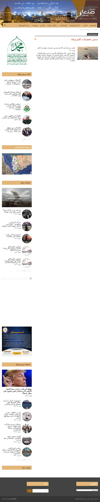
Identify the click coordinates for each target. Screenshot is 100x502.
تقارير (42, 25)
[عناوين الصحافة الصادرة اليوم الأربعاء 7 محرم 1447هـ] (27, 251)
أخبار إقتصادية (75, 25)
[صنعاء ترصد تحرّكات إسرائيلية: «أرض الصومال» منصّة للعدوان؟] (27, 428)
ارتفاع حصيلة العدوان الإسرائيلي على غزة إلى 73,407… (12, 94)
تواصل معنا (26, 468)
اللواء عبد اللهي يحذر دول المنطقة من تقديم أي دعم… (11, 117)
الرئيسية (93, 25)
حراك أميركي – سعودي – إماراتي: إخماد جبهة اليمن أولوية (11, 224)
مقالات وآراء (51, 25)
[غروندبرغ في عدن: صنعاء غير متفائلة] (27, 239)
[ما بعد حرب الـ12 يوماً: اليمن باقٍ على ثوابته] (27, 214)
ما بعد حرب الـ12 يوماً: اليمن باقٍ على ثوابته (12, 211)
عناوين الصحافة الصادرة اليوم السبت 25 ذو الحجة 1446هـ (12, 261)
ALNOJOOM (13, 499)
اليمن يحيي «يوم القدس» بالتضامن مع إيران (12, 438)
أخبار (85, 25)
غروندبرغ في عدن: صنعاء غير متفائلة (13, 235)
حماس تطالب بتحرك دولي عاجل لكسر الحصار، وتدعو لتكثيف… (12, 106)
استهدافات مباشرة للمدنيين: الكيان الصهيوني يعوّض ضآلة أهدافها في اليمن (16, 198)
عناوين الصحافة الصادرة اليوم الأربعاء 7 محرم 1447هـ (11, 248)
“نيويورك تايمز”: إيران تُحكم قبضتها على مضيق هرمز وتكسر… (12, 402)
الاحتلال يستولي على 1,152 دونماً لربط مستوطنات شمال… (12, 82)
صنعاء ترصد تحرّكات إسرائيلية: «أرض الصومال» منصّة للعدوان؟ (12, 427)
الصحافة (64, 25)
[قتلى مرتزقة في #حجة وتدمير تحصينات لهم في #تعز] (88, 53)
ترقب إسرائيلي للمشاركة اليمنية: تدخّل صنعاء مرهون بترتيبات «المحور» (11, 451)
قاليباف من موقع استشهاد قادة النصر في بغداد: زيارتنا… (13, 129)
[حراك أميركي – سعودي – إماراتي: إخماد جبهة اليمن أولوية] (27, 226)
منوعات (35, 25)
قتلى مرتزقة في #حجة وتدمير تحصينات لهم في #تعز (56, 48)
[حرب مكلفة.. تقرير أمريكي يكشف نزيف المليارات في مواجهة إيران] (27, 417)
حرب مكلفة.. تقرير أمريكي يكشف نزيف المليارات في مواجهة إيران (12, 415)
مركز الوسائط (24, 25)
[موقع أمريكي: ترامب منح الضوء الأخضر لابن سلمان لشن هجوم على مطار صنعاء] (17, 378)
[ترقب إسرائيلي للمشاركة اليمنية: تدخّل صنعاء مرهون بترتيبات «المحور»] (27, 452)
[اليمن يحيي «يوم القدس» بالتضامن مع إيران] (27, 440)
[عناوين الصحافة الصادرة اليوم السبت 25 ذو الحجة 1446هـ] (27, 263)
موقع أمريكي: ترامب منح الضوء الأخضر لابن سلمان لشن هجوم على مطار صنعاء (17, 391)
